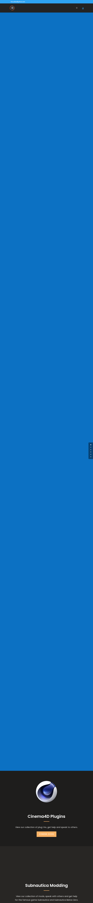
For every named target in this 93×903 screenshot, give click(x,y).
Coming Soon (46, 834)
